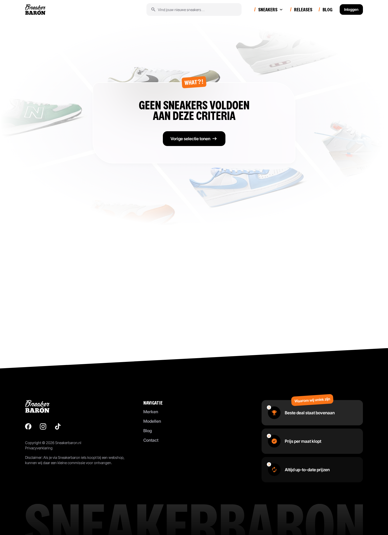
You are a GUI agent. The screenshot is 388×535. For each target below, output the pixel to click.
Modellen (152, 421)
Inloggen (351, 9)
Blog (147, 430)
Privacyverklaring (39, 448)
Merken (150, 411)
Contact (150, 440)
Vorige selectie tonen (190, 138)
